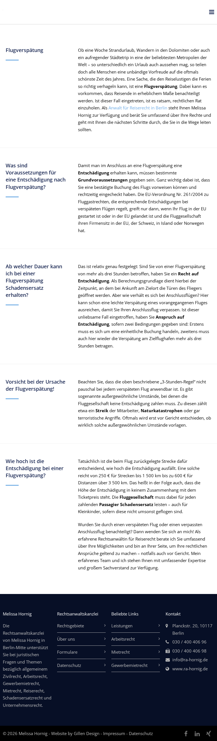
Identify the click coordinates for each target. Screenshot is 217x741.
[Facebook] (186, 733)
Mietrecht (120, 652)
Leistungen (122, 625)
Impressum (114, 733)
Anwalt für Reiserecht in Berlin (137, 108)
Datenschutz (69, 665)
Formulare (67, 652)
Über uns (66, 639)
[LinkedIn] (197, 733)
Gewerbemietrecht (129, 665)
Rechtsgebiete (70, 625)
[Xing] (208, 733)
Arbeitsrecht (123, 639)
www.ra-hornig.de (190, 668)
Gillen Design (87, 733)
